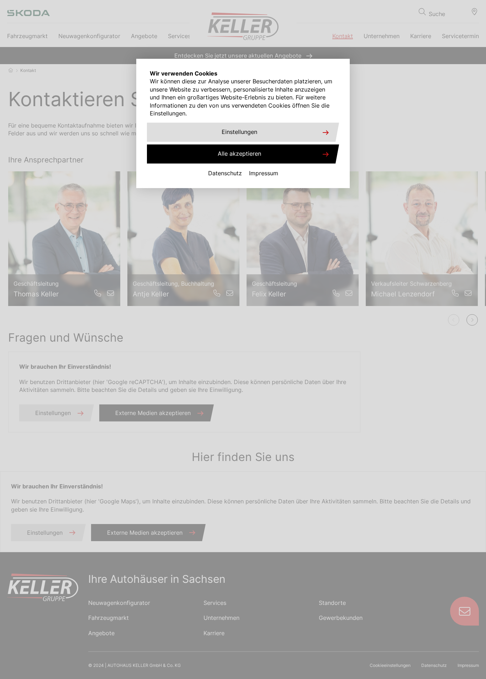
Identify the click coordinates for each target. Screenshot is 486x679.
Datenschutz (225, 173)
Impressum (263, 173)
